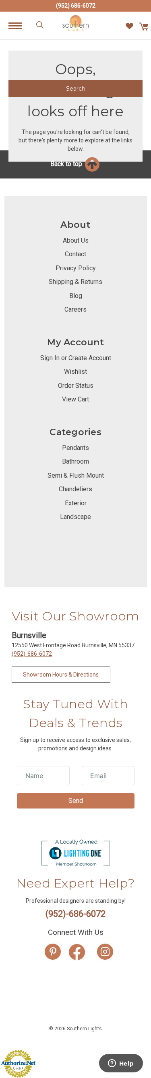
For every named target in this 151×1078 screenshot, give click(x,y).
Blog (75, 296)
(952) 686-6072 (75, 5)
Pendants (75, 448)
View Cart (75, 399)
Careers (75, 309)
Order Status (75, 385)
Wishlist (75, 371)
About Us (76, 240)
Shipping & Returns (75, 282)
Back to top (67, 164)
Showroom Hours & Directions (61, 674)
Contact (75, 254)
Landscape (75, 517)
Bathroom (75, 461)
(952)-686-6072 (32, 653)
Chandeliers (75, 489)
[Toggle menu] (19, 25)
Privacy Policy (76, 268)
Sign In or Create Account (75, 358)
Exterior (76, 503)
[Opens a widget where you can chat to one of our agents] (121, 1064)
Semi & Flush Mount (76, 475)
